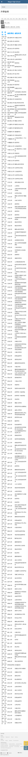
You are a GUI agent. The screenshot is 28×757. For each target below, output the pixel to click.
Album (12, 737)
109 (19, 18)
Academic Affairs (4, 743)
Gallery (16, 737)
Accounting (16, 746)
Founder (2, 740)
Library (21, 746)
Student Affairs (12, 743)
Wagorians (8, 737)
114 (5, 18)
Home (3, 7)
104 (8, 22)
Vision (6, 740)
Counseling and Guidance (14, 745)
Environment (15, 740)
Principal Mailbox (5, 754)
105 (5, 22)
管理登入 (20, 752)
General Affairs (19, 743)
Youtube (10, 753)
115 (2, 18)
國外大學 (13, 27)
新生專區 (2, 733)
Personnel (11, 746)
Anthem (10, 740)
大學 (3, 26)
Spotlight (2, 737)
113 (8, 18)
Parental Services (4, 746)
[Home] (14, 1)
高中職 (17, 27)
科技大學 (7, 27)
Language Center (4, 750)
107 (25, 18)
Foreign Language (4, 745)
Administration (3, 742)
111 (14, 18)
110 (16, 18)
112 (11, 18)
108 (22, 18)
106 (2, 22)
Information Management (6, 747)
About (2, 739)
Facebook (4, 753)
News (2, 735)
